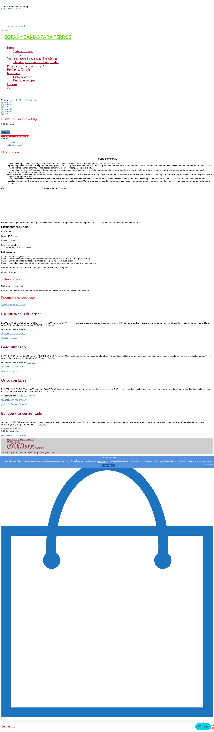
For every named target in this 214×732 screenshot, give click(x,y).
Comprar (5, 132)
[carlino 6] (6, 104)
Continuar (50, 325)
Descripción (12, 143)
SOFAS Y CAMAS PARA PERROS (38, 37)
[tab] (110, 143)
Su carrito (16, 26)
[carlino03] (6, 111)
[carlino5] (6, 114)
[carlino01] (6, 109)
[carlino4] (6, 102)
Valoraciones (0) (14, 145)
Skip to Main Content (10, 9)
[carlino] (5, 107)
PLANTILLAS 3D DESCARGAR (23, 100)
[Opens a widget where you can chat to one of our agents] (203, 727)
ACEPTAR (108, 466)
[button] (2, 2)
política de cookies (181, 461)
